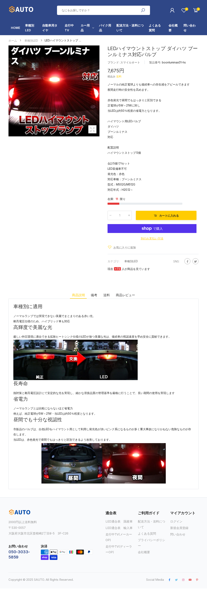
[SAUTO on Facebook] (169, 579)
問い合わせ (177, 534)
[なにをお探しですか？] (143, 10)
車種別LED (131, 261)
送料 (118, 76)
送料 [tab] (106, 295)
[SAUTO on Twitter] (176, 579)
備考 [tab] (94, 295)
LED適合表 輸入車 (119, 528)
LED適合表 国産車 (119, 521)
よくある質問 (147, 533)
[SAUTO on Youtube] (190, 579)
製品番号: (155, 62)
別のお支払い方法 (152, 238)
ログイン (176, 521)
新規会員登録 (179, 528)
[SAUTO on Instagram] (183, 579)
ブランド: (114, 62)
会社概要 (144, 552)
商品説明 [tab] (78, 295)
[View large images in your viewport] (92, 129)
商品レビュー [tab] (125, 295)
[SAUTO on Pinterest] (197, 579)
